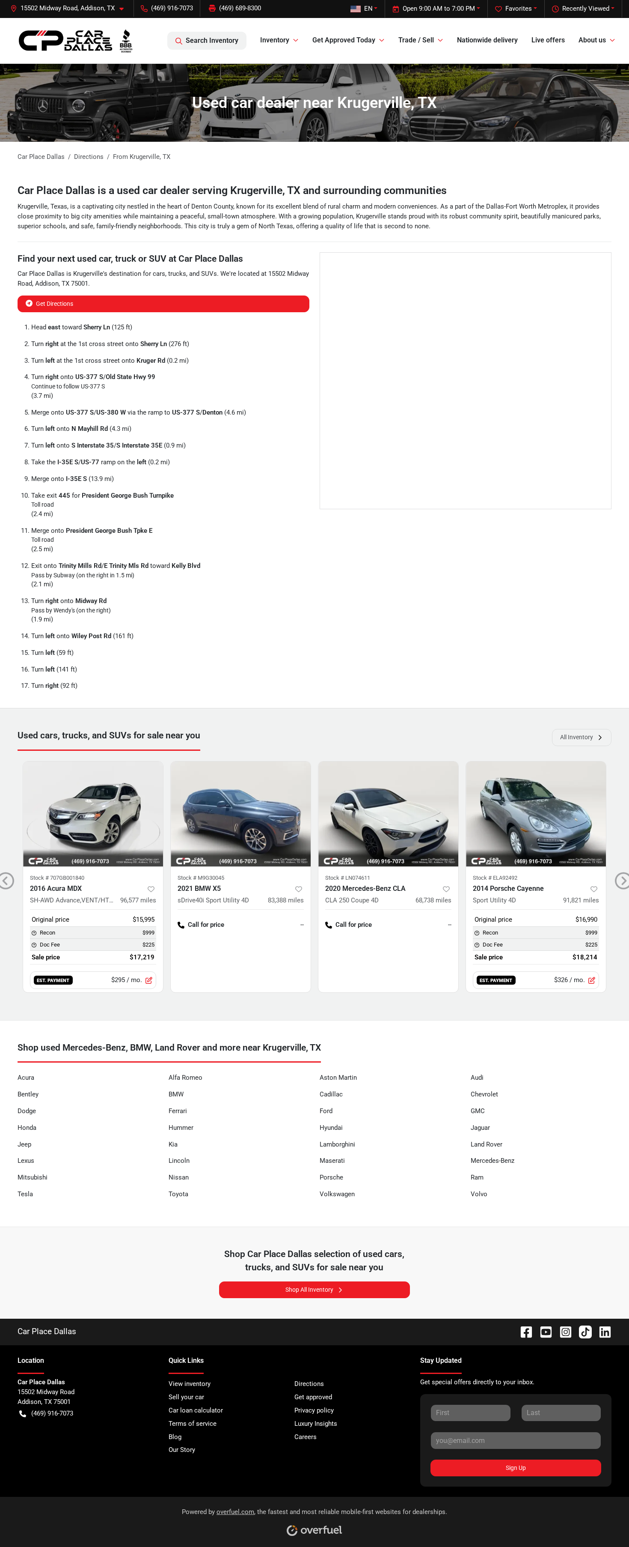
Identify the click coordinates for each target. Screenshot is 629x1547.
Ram (477, 1177)
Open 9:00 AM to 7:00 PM (439, 8)
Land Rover (486, 1144)
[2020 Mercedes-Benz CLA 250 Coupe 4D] (388, 814)
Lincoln (179, 1161)
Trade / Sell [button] (416, 40)
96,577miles (138, 900)
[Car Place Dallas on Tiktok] (582, 1331)
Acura (26, 1077)
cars (159, 274)
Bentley (28, 1094)
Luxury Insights (315, 1424)
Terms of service (193, 1424)
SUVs (209, 274)
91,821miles (581, 900)
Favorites (518, 8)
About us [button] (592, 40)
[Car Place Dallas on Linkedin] (601, 1331)
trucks (177, 274)
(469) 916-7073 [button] (172, 8)
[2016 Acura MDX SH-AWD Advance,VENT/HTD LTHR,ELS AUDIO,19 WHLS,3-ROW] (93, 814)
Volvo (479, 1194)
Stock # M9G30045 (201, 878)
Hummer (181, 1128)
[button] (70, 8)
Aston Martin (338, 1077)
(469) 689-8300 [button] (240, 8)
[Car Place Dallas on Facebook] (523, 1331)
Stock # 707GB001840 (57, 878)
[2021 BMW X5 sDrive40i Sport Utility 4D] (241, 814)
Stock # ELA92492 (495, 878)
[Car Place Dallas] (76, 40)
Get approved (313, 1397)
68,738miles (433, 900)
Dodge (27, 1111)
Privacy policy (314, 1410)
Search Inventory (212, 40)
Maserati (332, 1161)
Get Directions (54, 303)
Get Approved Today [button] (343, 40)
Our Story (182, 1450)
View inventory (190, 1384)
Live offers (548, 40)
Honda (27, 1128)
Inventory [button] (274, 40)
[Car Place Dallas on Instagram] (562, 1331)
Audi (477, 1077)
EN (368, 8)
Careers (305, 1437)
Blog (175, 1437)
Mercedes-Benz (492, 1161)
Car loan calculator (196, 1410)
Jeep (24, 1144)
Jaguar (480, 1128)
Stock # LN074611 (347, 878)
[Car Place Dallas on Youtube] (542, 1331)
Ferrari (178, 1111)
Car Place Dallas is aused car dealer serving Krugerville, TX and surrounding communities (232, 190)
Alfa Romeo (185, 1077)
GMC (478, 1111)
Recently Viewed (585, 8)
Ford (326, 1111)
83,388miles (286, 900)
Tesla (25, 1194)
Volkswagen (337, 1194)
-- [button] (302, 925)
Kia (173, 1144)
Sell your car (186, 1397)
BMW (176, 1094)
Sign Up (516, 1467)
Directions (309, 1384)
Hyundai (331, 1128)
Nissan (179, 1177)
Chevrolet (484, 1094)
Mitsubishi (32, 1177)
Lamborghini (337, 1144)
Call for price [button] (206, 925)
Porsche (331, 1177)
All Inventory (576, 737)
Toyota (178, 1194)
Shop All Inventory (309, 1289)
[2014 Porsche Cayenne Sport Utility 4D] (536, 814)
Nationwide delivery (487, 40)
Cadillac (331, 1094)
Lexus (26, 1161)
